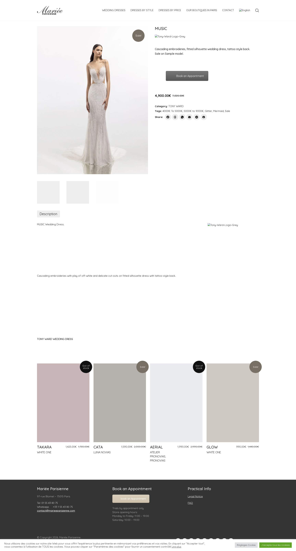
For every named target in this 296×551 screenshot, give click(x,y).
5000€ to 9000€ (194, 111)
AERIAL (156, 447)
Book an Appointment (190, 76)
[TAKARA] (63, 402)
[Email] (189, 117)
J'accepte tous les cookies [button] (275, 545)
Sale (227, 111)
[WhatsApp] (182, 117)
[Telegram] (196, 117)
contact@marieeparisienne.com (56, 510)
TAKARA (44, 447)
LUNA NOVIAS (102, 452)
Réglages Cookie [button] (246, 545)
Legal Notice (195, 496)
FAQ (190, 503)
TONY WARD (176, 106)
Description (48, 214)
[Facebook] (168, 117)
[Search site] (257, 10)
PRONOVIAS (157, 460)
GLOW (212, 447)
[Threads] (175, 117)
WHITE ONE (44, 452)
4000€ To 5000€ (173, 111)
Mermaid (218, 111)
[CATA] (120, 402)
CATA (98, 447)
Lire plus (176, 546)
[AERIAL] (176, 402)
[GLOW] (233, 402)
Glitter (208, 111)
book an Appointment (133, 498)
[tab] (48, 214)
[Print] (204, 117)
